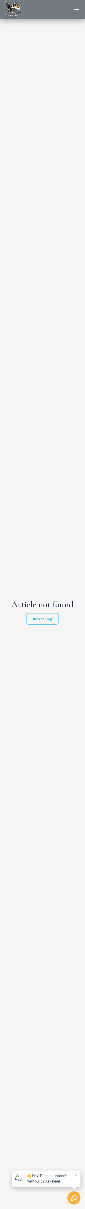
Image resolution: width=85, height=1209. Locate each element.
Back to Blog (42, 619)
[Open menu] (76, 9)
